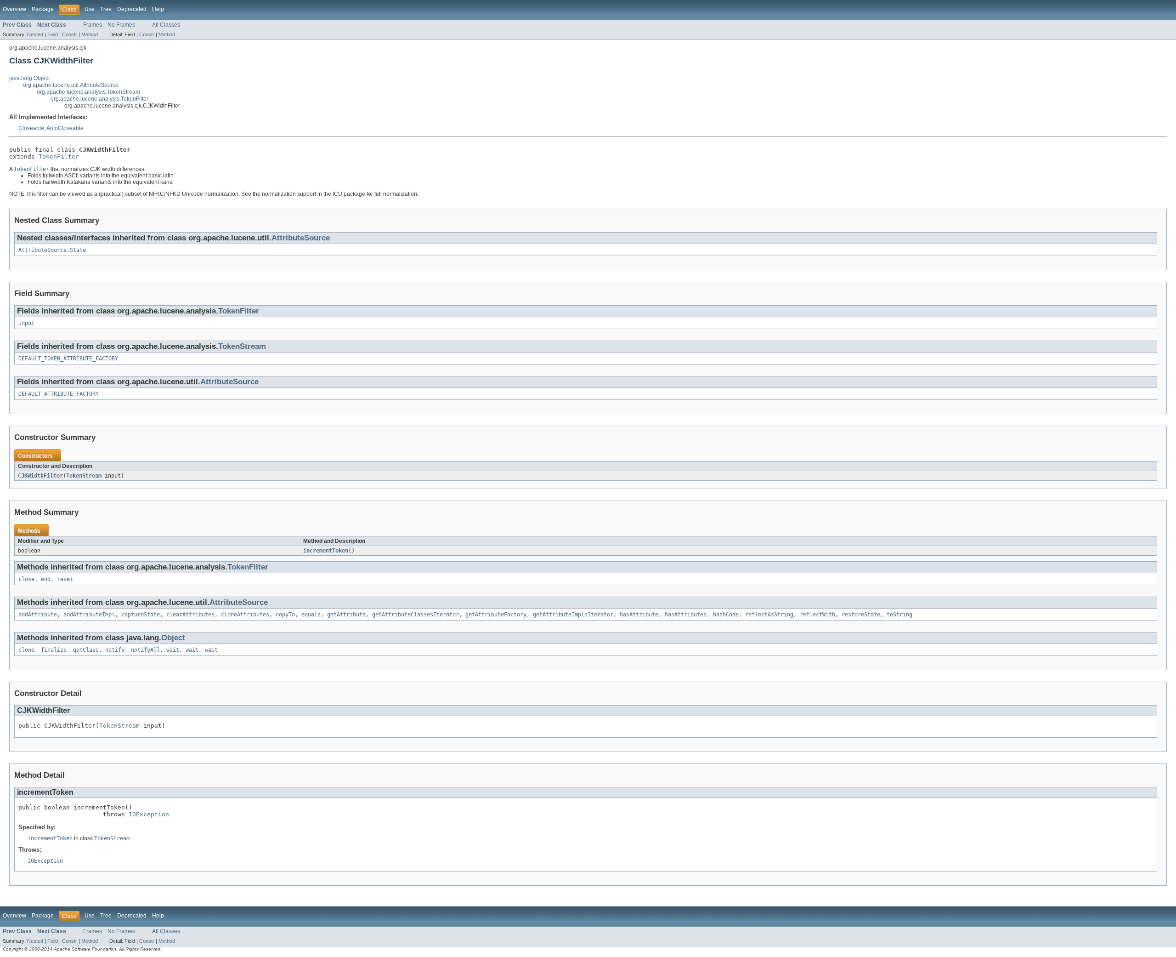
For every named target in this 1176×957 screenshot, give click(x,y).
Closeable (31, 128)
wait (172, 650)
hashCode (726, 614)
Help (158, 9)
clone (26, 650)
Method (89, 34)
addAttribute (37, 614)
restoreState (861, 614)
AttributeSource (300, 238)
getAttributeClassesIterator (415, 614)
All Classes (166, 25)
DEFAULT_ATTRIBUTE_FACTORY (58, 394)
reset (65, 579)
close (26, 579)
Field (52, 34)
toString (899, 614)
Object (173, 637)
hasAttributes (686, 614)
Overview (14, 9)
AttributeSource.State (52, 250)
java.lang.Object (29, 78)
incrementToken (325, 550)
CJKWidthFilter (40, 476)
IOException (149, 814)
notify (114, 650)
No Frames (121, 25)
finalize (54, 650)
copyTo (285, 614)
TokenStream (242, 346)
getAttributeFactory (495, 614)
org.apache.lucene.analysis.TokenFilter (99, 99)
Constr (69, 34)
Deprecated (132, 9)
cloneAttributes (245, 614)
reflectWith (817, 614)
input (26, 323)
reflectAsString (769, 614)
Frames (92, 25)
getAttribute (346, 614)
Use (90, 9)
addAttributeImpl (89, 614)
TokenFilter (59, 156)
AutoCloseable (65, 128)
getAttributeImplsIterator (573, 614)
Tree (106, 9)
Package (43, 9)
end (46, 579)
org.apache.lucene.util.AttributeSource (71, 85)
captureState (140, 614)
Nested (35, 34)
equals (311, 614)
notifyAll (145, 650)
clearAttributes (190, 614)
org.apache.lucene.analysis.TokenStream (88, 92)
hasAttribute (639, 614)
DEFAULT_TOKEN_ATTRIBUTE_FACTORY (68, 358)
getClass (86, 650)
